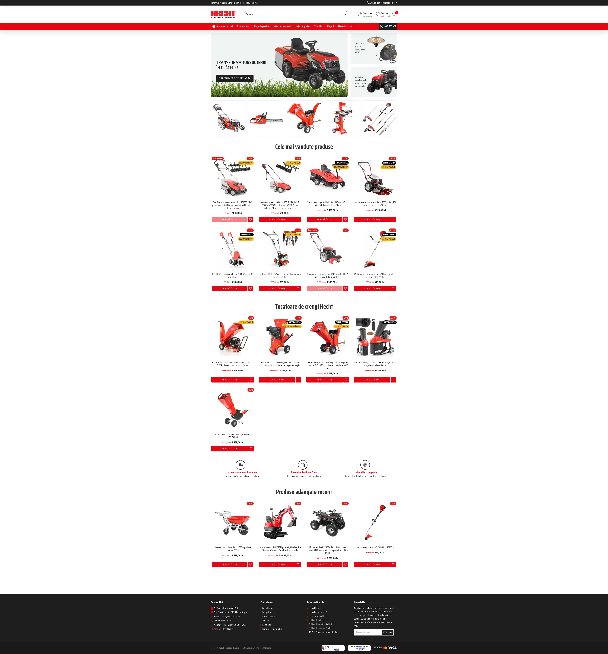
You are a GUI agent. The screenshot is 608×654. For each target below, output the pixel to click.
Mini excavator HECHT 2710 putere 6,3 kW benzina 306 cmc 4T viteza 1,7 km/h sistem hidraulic (280, 549)
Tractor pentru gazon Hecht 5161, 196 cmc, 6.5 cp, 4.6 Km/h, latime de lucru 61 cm (327, 204)
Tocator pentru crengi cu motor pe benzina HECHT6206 (232, 436)
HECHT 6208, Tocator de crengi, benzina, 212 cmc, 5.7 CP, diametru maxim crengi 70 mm (232, 364)
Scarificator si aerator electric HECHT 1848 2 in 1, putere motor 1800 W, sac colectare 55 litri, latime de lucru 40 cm (232, 205)
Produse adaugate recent (304, 492)
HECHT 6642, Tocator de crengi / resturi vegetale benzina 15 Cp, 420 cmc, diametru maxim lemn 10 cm (327, 365)
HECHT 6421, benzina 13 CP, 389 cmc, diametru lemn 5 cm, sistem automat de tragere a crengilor (280, 364)
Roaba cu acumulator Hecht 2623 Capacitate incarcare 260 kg (233, 549)
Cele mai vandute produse (304, 146)
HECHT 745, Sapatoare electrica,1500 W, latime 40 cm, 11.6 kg (232, 275)
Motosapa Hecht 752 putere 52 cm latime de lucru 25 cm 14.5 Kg (280, 275)
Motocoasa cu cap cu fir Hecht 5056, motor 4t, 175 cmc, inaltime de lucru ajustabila (327, 275)
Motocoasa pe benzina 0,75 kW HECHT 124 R (375, 547)
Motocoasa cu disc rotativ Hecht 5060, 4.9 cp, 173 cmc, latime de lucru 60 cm (375, 204)
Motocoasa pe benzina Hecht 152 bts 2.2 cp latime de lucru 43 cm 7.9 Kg (375, 275)
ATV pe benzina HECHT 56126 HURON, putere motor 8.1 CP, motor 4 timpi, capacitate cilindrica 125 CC (328, 550)
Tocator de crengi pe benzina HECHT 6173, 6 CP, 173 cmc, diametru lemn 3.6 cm (375, 364)
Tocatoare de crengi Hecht (304, 306)
